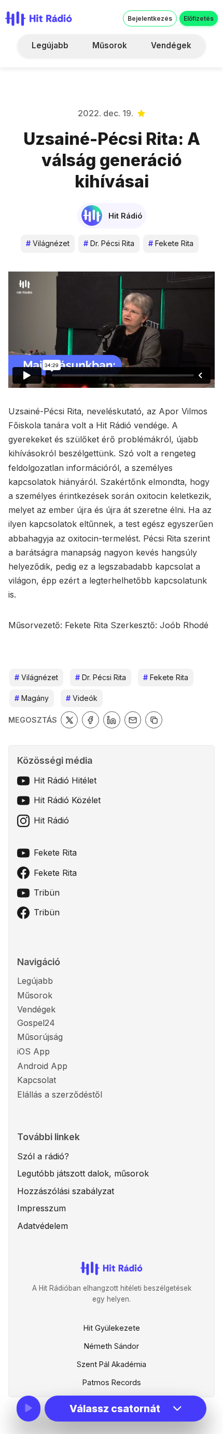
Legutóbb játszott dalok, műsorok (83, 1173)
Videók (81, 698)
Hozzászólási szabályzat (65, 1191)
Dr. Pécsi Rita (108, 243)
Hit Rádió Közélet (67, 800)
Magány (32, 698)
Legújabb (50, 45)
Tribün (47, 892)
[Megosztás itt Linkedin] (111, 719)
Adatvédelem (42, 1226)
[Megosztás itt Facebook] (90, 719)
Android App (42, 1066)
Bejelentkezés (150, 18)
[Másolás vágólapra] (153, 719)
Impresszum (41, 1208)
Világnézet (47, 243)
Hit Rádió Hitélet (65, 780)
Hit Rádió (51, 820)
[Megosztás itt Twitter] (69, 719)
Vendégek (171, 45)
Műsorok (109, 45)
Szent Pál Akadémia (111, 1364)
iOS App (33, 1051)
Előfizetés (199, 18)
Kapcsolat (36, 1080)
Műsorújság (40, 1037)
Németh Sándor (111, 1346)
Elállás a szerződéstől (59, 1094)
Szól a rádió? (43, 1156)
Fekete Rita (170, 243)
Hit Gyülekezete (111, 1327)
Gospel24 (36, 1023)
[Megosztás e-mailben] (133, 719)
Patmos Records (111, 1382)
